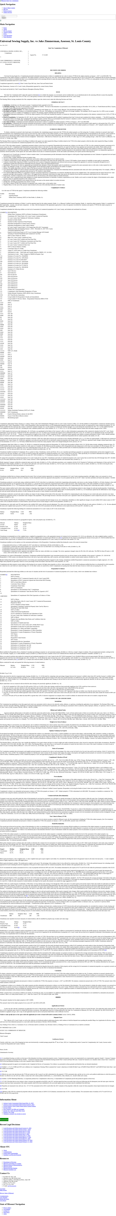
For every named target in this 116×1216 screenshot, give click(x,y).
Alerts (5, 1214)
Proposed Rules (4, 1119)
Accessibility (6, 1209)
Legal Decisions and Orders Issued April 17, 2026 (16, 1135)
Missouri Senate (7, 1166)
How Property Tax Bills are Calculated (13, 1109)
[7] (17, 659)
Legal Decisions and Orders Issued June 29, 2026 (16, 1131)
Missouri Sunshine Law (9, 1169)
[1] (19, 83)
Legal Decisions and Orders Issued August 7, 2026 (17, 1129)
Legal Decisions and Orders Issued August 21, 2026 (17, 1128)
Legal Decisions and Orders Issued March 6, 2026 (16, 1138)
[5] (61, 537)
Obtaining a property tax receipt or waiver (14, 1114)
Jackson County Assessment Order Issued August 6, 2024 (18, 1104)
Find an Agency (7, 11)
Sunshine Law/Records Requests (12, 1155)
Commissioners (7, 1152)
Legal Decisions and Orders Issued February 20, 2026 (17, 1140)
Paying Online (7, 1107)
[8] (27, 895)
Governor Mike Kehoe (3, 1189)
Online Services (7, 12)
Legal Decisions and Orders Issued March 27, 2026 (17, 1137)
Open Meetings (7, 37)
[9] (18, 927)
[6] (6, 574)
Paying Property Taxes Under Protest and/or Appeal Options (19, 1106)
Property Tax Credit (8, 1112)
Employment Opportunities (10, 1153)
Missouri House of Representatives (12, 1165)
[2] (39, 95)
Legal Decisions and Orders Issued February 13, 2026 (17, 1142)
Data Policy (6, 1212)
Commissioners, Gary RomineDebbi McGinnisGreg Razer (4, 1198)
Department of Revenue (9, 1162)
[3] (6, 212)
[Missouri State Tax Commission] (9, 0)
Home (5, 28)
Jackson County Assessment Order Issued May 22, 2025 (18, 1103)
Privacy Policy (7, 1207)
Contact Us (6, 1211)
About (5, 29)
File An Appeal (7, 31)
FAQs (5, 34)
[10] (105, 950)
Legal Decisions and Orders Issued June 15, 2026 (16, 1132)
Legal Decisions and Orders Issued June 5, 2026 (16, 1134)
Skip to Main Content (9, 8)
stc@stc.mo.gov (12, 1186)
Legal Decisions (7, 35)
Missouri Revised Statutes (10, 1168)
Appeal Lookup (7, 32)
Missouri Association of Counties (12, 1163)
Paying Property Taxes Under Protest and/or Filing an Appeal (16, 1116)
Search (4, 18)
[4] (18, 530)
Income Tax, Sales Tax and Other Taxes (14, 1110)
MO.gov (5, 9)
